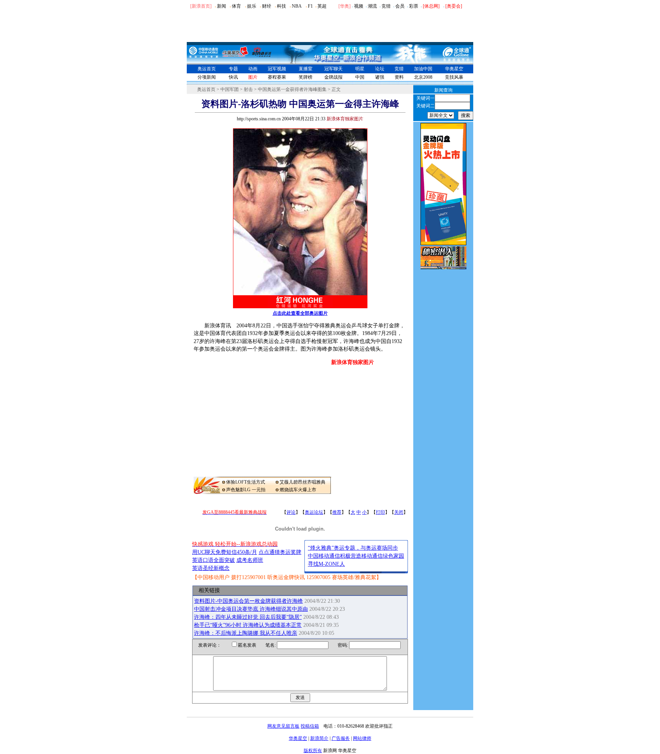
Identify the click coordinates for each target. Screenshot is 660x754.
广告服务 (341, 738)
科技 (281, 6)
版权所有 (313, 750)
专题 (233, 68)
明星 (359, 68)
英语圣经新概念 (211, 568)
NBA (297, 6)
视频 (358, 6)
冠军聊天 (333, 68)
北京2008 (423, 77)
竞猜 (386, 6)
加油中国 (423, 68)
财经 (266, 6)
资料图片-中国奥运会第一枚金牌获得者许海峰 (248, 601)
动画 (252, 68)
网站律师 (362, 738)
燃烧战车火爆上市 (298, 489)
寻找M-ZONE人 (326, 564)
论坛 (379, 68)
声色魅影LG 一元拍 (245, 489)
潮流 (372, 6)
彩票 (413, 6)
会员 (399, 6)
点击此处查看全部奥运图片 (300, 313)
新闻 (221, 6)
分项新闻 (206, 77)
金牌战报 (333, 77)
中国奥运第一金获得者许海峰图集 (292, 89)
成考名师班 (249, 560)
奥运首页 (206, 68)
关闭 (398, 512)
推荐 (336, 512)
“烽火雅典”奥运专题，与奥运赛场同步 (353, 548)
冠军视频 (277, 68)
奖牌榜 (305, 77)
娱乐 (251, 6)
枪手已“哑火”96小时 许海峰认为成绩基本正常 (248, 625)
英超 (322, 6)
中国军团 (229, 89)
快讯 (233, 77)
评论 (291, 512)
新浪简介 (319, 738)
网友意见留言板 (283, 726)
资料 (399, 77)
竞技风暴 (454, 77)
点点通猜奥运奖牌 (280, 552)
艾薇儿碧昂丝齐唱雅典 (302, 482)
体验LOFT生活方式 (245, 482)
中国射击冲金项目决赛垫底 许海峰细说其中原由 (251, 609)
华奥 (344, 6)
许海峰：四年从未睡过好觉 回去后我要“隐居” (248, 617)
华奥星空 (454, 68)
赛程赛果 (277, 77)
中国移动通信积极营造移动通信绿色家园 (356, 556)
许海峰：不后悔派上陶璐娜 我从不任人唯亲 (245, 633)
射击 (248, 89)
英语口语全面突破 (213, 560)
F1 (310, 6)
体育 (236, 6)
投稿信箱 (310, 726)
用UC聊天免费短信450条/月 (224, 552)
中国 (359, 77)
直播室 (305, 68)
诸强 (379, 77)
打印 (380, 512)
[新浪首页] (201, 6)
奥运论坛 (314, 512)
